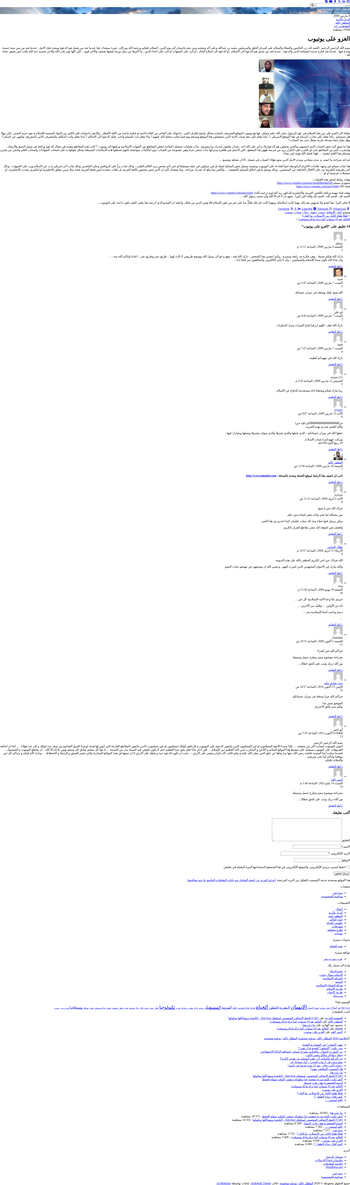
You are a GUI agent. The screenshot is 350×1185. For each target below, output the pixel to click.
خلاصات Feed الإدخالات (329, 1160)
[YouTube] (330, 1)
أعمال (339, 909)
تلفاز (157, 1008)
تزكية (196, 1008)
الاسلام (331, 212)
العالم (234, 1008)
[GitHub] (348, 1)
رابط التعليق (335, 266)
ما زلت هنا (309, 1025)
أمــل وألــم (343, 19)
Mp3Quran (336, 971)
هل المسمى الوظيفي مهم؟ (326, 1069)
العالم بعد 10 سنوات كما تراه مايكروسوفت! (324, 219)
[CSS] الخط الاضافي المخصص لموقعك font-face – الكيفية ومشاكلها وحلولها (273, 1018)
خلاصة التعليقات (333, 1163)
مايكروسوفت (99, 1008)
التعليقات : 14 (342, 26)
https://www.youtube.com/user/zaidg (232, 192)
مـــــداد (338, 995)
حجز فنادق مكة (333, 683)
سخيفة (132, 1008)
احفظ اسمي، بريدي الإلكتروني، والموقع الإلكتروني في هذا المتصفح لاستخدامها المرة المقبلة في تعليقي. (284, 867)
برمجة (201, 1008)
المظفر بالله (342, 22)
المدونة (226, 1007)
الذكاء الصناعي (244, 1008)
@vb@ (338, 410)
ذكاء (142, 1008)
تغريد (178, 1008)
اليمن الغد (337, 779)
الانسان (299, 1007)
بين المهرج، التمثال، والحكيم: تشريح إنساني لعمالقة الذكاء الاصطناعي (301, 1051)
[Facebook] (334, 1)
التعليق (346, 840)
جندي (322, 212)
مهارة (91, 1008)
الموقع (346, 860)
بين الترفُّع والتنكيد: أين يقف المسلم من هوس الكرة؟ (311, 1058)
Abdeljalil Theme (261, 1183)
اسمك (316, 1008)
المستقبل (213, 1007)
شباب (297, 212)
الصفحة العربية (334, 1018)
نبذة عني (337, 892)
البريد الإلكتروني (339, 853)
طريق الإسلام (334, 988)
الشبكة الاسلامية (333, 978)
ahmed (339, 1028)
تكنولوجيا (167, 1007)
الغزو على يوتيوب (314, 1032)
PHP (343, 1008)
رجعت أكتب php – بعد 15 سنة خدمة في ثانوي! (315, 1065)
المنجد (339, 981)
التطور (273, 1007)
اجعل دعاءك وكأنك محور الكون (324, 1055)
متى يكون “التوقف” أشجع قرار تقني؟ (320, 1048)
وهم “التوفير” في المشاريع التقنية (322, 1044)
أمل (339, 212)
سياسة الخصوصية (332, 896)
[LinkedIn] (343, 1)
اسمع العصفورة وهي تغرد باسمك (323, 1082)
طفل (121, 1008)
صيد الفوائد (336, 946)
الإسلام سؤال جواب (331, 974)
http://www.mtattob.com (261, 475)
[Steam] (326, 1)
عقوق (108, 1008)
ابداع (334, 1007)
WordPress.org (334, 1167)
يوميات (338, 933)
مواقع (86, 1008)
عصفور (115, 1008)
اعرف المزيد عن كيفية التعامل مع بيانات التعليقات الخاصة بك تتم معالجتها (232, 880)
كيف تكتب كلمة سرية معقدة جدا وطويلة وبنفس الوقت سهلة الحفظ (302, 1079)
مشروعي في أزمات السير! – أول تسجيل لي (316, 1062)
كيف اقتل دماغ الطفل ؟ (328, 1096)
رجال (306, 212)
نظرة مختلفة (335, 929)
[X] (339, 1)
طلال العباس (335, 547)
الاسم (345, 846)
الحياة (262, 1007)
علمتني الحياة (335, 923)
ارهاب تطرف (325, 1008)
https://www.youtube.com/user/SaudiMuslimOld (304, 182)
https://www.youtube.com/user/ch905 (317, 186)
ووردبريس (65, 1008)
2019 (348, 1008)
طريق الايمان (335, 992)
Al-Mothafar (223, 1183)
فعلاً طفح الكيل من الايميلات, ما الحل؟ (325, 215)
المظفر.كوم (335, 916)
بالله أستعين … (334, 1100)
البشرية (284, 1007)
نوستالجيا (76, 1007)
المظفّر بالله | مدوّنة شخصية (333, 8)
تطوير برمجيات (187, 1008)
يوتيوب (289, 212)
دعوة (314, 212)
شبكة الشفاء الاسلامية (329, 985)
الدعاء (252, 1008)
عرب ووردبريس (333, 958)
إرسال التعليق (342, 873)
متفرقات (337, 926)
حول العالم (336, 919)
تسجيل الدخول (334, 1156)
